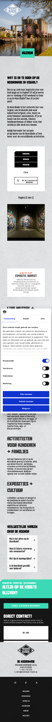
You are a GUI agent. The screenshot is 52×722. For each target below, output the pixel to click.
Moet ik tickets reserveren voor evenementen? (20, 550)
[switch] (45, 368)
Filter (26, 172)
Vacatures (26, 716)
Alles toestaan (26, 394)
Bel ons (26, 633)
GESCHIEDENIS (26, 706)
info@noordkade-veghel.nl (26, 672)
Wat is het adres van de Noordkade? (19, 540)
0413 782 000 (27, 670)
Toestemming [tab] (9, 319)
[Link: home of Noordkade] (13, 5)
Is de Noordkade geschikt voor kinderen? (19, 567)
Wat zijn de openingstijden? (20, 558)
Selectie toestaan (26, 401)
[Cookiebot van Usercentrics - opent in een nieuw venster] (38, 311)
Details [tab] (26, 319)
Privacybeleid (26, 696)
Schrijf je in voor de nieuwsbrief (26, 606)
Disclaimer (26, 691)
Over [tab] (43, 319)
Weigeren (26, 408)
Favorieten (26, 701)
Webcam (25, 711)
